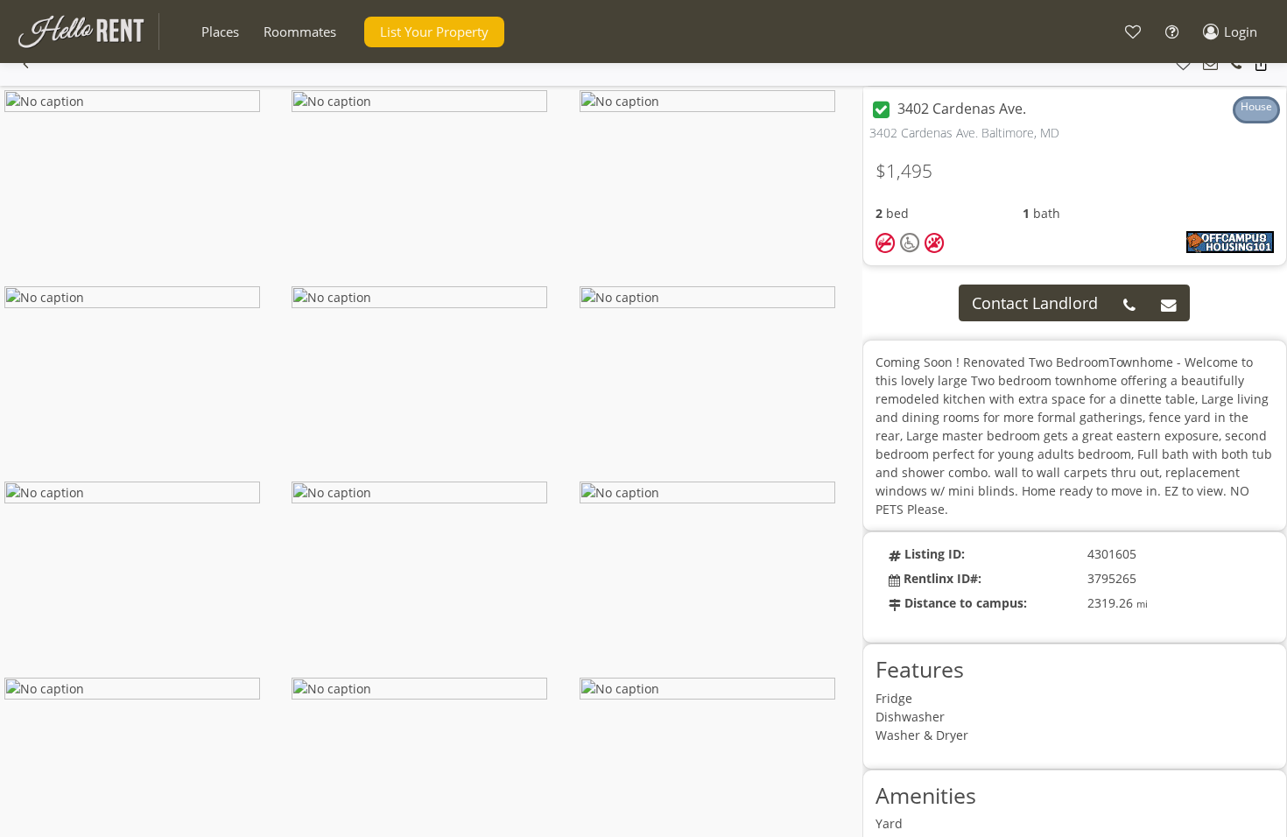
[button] (220, 32)
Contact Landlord (1035, 302)
